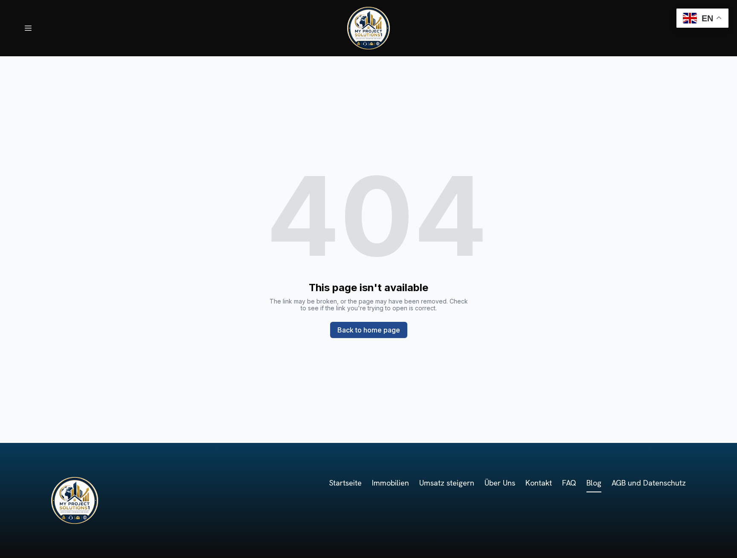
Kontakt (538, 483)
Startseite (345, 483)
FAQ (569, 483)
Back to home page (368, 330)
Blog (593, 483)
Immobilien (390, 483)
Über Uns (500, 483)
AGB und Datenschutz (649, 483)
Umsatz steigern (446, 483)
